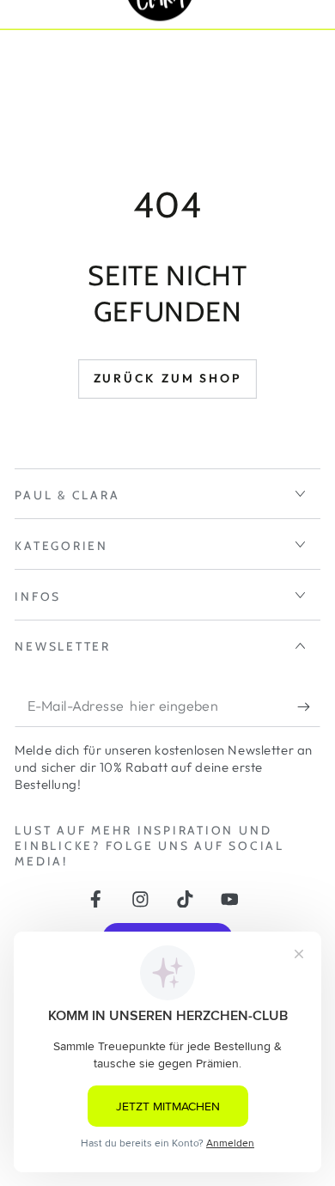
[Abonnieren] (308, 707)
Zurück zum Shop (168, 378)
